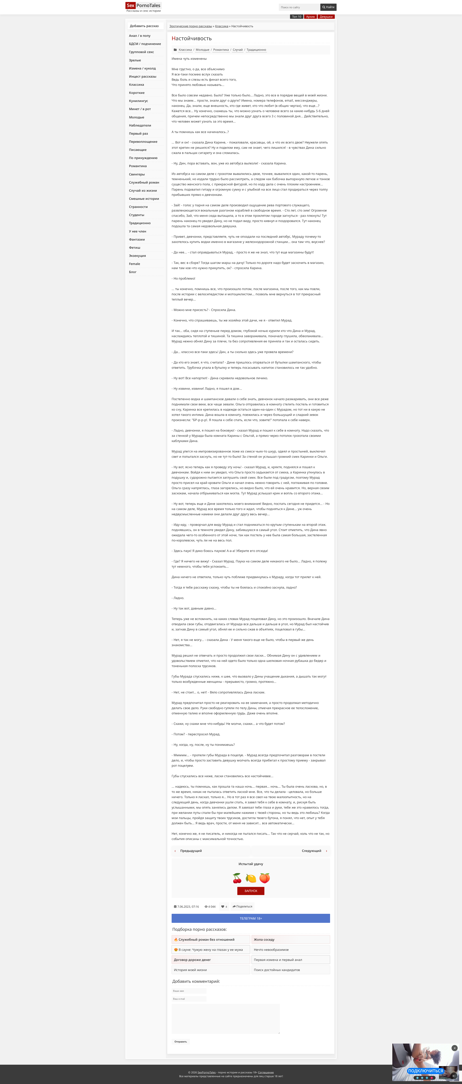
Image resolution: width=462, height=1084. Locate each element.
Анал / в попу (140, 35)
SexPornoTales (207, 1072)
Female (134, 264)
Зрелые (135, 60)
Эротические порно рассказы (190, 26)
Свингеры (137, 174)
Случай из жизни (143, 190)
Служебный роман (144, 182)
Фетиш (134, 247)
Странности (138, 206)
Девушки (326, 17)
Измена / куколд (142, 68)
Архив (310, 17)
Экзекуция (137, 255)
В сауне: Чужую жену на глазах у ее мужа (211, 949)
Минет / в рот (140, 109)
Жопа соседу (264, 939)
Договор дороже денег (192, 959)
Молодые (136, 117)
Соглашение (266, 1072)
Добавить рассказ (144, 26)
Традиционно (140, 223)
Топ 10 (296, 17)
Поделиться (244, 906)
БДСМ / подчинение (145, 44)
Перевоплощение (143, 141)
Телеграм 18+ (251, 918)
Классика (136, 84)
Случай (238, 50)
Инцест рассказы (142, 76)
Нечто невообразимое (271, 949)
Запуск (251, 891)
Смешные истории (144, 198)
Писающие (138, 149)
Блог (132, 272)
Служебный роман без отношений (207, 939)
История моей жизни (190, 970)
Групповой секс (141, 52)
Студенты (136, 215)
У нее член (137, 231)
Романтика (138, 166)
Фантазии (137, 239)
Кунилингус (138, 101)
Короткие (137, 92)
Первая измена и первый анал (278, 959)
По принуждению (143, 158)
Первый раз (138, 133)
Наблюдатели (140, 125)
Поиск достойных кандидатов (277, 970)
